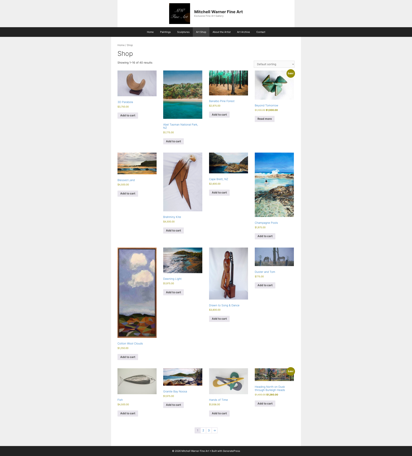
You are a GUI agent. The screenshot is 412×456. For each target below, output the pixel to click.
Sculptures (183, 31)
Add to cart (127, 115)
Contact (260, 31)
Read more (265, 118)
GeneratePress (231, 450)
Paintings (165, 31)
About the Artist (222, 31)
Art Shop (201, 31)
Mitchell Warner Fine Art (218, 11)
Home (150, 31)
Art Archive (243, 31)
